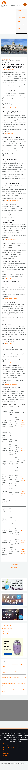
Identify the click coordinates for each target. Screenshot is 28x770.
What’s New (20, 14)
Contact (19, 32)
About (19, 28)
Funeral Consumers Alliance (10, 384)
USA (15, 69)
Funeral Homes (21, 17)
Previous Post (14, 564)
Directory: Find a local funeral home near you (14, 747)
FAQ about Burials (6, 633)
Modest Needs (8, 343)
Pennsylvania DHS (8, 133)
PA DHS (22, 437)
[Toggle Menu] (23, 21)
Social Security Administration (11, 107)
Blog (4, 749)
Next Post (14, 567)
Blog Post (4, 69)
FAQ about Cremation (7, 628)
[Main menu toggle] (25, 4)
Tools (19, 21)
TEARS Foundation (8, 321)
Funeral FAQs (6, 625)
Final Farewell (7, 278)
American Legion (8, 362)
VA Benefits (7, 156)
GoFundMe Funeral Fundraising (11, 200)
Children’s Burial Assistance (10, 298)
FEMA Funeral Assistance (10, 239)
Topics (19, 24)
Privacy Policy (6, 753)
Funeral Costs (10, 69)
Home (19, 10)
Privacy (25, 763)
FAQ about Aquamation (7, 631)
